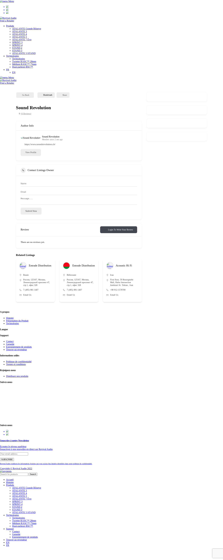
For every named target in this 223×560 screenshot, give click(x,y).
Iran (112, 275)
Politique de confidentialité (19, 361)
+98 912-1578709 (117, 290)
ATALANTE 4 (19, 34)
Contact (10, 341)
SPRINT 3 (17, 42)
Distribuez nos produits (17, 376)
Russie (26, 275)
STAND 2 (17, 47)
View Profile (30, 152)
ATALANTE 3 (19, 31)
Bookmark (47, 95)
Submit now (31, 211)
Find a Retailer (7, 20)
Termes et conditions (16, 364)
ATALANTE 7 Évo (21, 39)
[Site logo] (8, 18)
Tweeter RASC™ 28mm (24, 61)
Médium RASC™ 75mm (24, 64)
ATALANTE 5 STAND (24, 53)
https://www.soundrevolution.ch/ (40, 144)
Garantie (10, 344)
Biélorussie (71, 275)
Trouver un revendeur (16, 349)
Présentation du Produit (17, 320)
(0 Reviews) (26, 114)
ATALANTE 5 (19, 37)
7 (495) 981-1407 (30, 290)
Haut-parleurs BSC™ (22, 67)
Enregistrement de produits (19, 347)
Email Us (27, 295)
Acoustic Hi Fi (124, 265)
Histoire (10, 318)
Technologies (18, 58)
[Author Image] (23, 265)
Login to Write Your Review (120, 230)
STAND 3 (17, 50)
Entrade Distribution (40, 265)
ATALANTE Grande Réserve (26, 28)
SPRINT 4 (17, 45)
